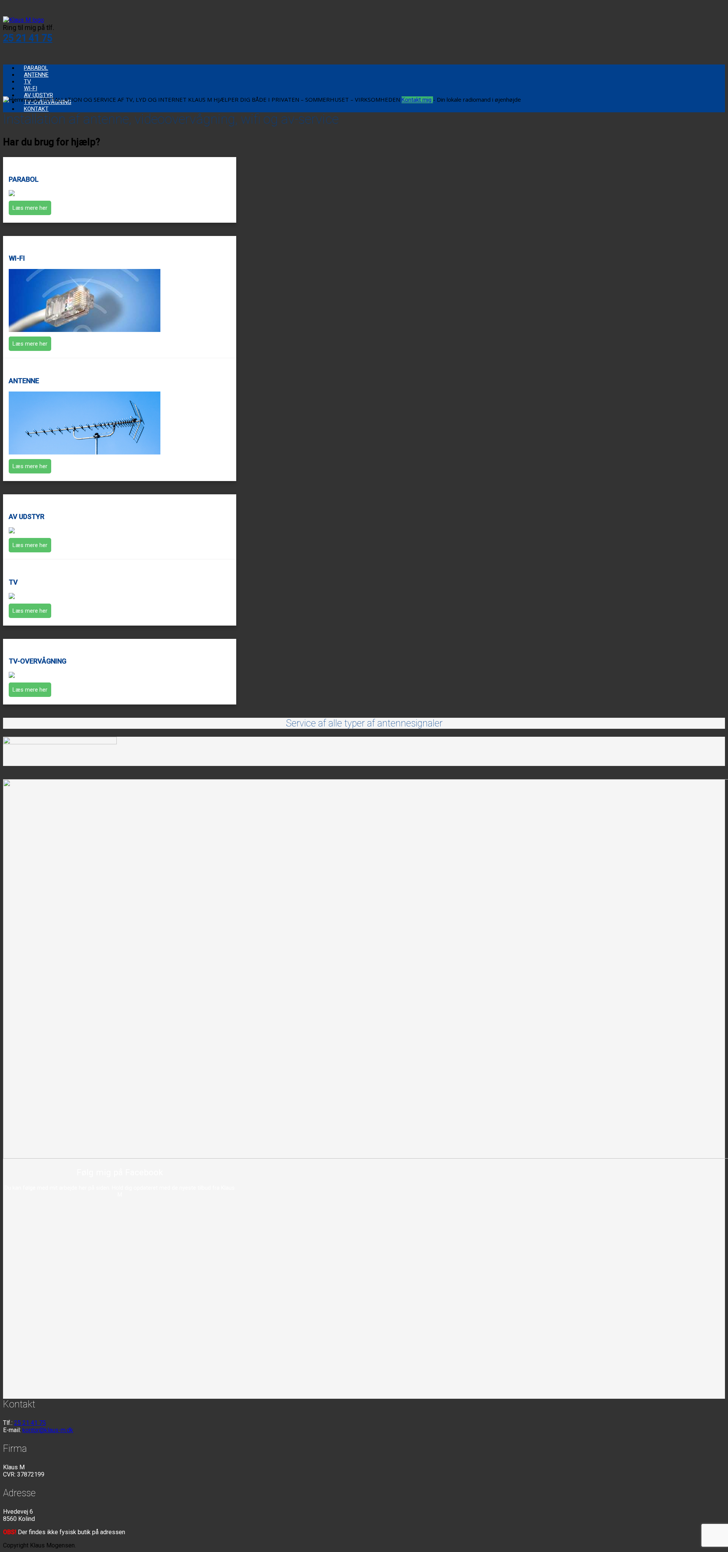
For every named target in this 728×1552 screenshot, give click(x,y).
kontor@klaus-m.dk (47, 1430)
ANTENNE (36, 74)
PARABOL (36, 67)
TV (27, 81)
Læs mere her (30, 207)
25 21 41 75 (27, 38)
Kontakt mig (417, 99)
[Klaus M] (23, 20)
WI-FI (30, 88)
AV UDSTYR (38, 95)
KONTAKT (36, 108)
